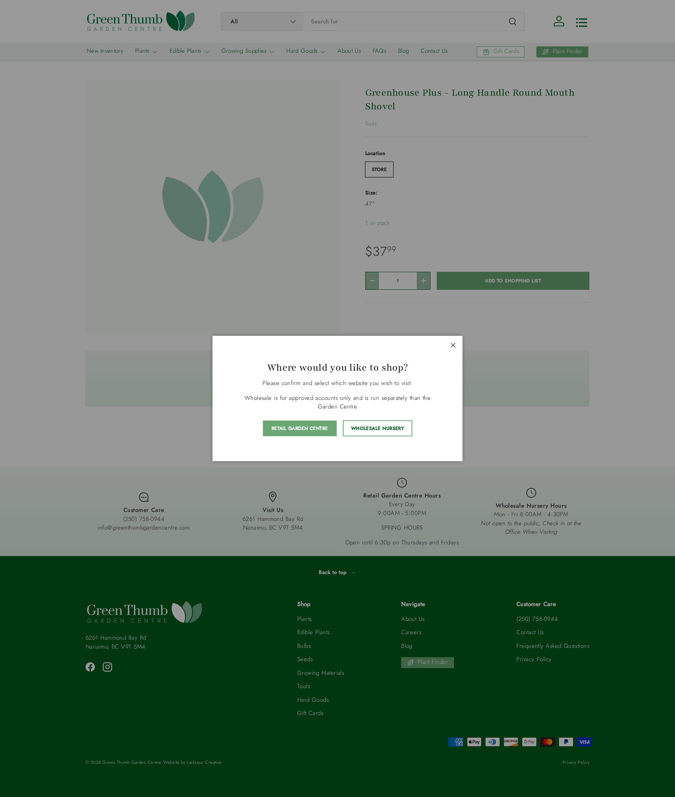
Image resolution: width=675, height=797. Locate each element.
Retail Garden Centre (299, 428)
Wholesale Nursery (377, 428)
